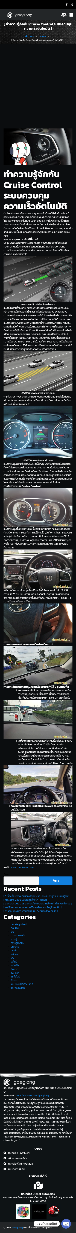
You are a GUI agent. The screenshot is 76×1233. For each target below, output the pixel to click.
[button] (71, 15)
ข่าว (12, 932)
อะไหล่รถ (15, 973)
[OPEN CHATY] (66, 1224)
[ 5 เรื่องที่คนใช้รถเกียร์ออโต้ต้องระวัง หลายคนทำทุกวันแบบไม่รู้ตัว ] (36, 896)
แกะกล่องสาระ (18, 988)
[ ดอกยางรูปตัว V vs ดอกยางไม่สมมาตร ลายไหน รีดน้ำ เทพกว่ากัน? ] (38, 904)
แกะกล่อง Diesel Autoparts (38, 1194)
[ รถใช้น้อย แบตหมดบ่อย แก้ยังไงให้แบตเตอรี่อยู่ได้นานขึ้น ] (33, 907)
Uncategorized (19, 924)
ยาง (12, 958)
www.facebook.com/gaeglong (32, 1095)
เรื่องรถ (14, 980)
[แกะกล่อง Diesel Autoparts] (38, 1186)
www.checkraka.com (22, 867)
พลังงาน (15, 954)
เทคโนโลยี (15, 977)
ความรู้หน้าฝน (17, 943)
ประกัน (14, 950)
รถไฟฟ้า (15, 965)
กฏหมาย (15, 928)
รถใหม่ (14, 962)
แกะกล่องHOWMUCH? (22, 984)
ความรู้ (14, 939)
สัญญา (14, 969)
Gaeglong (17, 1227)
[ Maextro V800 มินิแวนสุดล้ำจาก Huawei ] (26, 900)
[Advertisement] (38, 83)
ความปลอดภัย (18, 935)
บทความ (15, 947)
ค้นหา (6, 874)
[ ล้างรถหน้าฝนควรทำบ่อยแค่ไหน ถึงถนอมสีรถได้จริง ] (31, 911)
